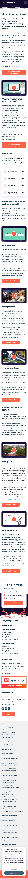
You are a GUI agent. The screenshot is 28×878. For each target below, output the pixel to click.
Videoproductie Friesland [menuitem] (8, 820)
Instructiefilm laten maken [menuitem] (8, 770)
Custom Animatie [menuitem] (6, 749)
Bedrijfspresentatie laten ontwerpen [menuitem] (11, 809)
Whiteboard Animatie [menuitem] (7, 744)
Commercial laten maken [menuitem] (8, 768)
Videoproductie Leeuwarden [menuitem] (9, 823)
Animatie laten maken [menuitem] (7, 727)
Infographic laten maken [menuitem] (8, 732)
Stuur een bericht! (13, 603)
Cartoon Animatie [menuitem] (6, 747)
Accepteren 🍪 (14, 873)
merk (15, 21)
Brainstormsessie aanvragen (14, 72)
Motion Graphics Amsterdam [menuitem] (9, 837)
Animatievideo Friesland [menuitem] (8, 818)
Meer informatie (10, 281)
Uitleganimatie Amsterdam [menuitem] (9, 840)
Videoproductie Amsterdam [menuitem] (9, 832)
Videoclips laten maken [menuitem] (7, 782)
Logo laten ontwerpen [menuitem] (7, 794)
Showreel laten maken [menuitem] (7, 785)
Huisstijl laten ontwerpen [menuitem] (8, 797)
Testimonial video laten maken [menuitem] (10, 761)
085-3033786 (10, 598)
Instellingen (14, 869)
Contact (8, 714)
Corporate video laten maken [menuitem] (9, 778)
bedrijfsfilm (11, 311)
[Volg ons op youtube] (2, 708)
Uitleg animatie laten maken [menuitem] (9, 775)
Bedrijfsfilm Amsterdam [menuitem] (8, 835)
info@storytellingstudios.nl (14, 595)
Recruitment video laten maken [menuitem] (10, 773)
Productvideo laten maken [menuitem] (8, 766)
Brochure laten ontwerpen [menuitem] (8, 806)
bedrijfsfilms (18, 478)
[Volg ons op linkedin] (6, 708)
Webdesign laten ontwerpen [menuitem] (9, 801)
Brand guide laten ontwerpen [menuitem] (9, 799)
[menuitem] (4, 725)
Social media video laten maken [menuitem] (10, 787)
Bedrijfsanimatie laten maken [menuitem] (9, 756)
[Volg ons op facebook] (9, 708)
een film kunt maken (12, 108)
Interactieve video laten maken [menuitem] (10, 763)
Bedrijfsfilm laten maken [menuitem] (8, 730)
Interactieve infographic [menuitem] (8, 734)
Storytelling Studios (8, 2)
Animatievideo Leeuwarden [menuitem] (9, 825)
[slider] (8, 92)
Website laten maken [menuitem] (7, 804)
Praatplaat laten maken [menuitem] (8, 737)
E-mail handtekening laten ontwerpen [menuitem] (12, 811)
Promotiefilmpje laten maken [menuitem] (9, 758)
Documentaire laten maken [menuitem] (9, 780)
